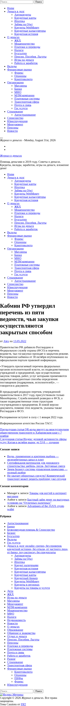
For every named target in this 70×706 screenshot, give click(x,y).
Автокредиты (22, 14)
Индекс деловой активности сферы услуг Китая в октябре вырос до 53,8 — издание (33, 441)
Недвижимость (16, 620)
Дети (10, 591)
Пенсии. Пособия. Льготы (30, 56)
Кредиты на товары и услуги (32, 587)
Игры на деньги (24, 59)
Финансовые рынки (19, 69)
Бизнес (11, 532)
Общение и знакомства (21, 633)
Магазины (20, 85)
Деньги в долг (16, 11)
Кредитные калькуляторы (30, 30)
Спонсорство (15, 117)
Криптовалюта (23, 79)
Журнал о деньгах (11, 155)
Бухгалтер (20, 53)
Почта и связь (22, 105)
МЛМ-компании (24, 95)
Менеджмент (15, 124)
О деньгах (13, 37)
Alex (6, 341)
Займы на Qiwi (23, 24)
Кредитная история (26, 34)
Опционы (20, 76)
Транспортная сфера (26, 101)
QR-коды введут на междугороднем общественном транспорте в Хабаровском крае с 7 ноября (34, 432)
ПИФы (18, 678)
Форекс (19, 72)
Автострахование (25, 114)
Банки (18, 88)
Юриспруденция (17, 121)
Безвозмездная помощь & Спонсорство (31, 529)
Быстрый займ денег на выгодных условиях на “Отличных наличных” (38, 501)
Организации (15, 82)
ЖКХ (17, 40)
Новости (12, 130)
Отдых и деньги (17, 636)
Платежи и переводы (27, 46)
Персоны (12, 127)
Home (10, 8)
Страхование (15, 111)
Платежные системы (27, 98)
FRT (23, 704)
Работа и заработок (26, 63)
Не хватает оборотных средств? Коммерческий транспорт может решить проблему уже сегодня (36, 477)
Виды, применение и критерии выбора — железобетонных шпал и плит (33, 458)
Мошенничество (24, 43)
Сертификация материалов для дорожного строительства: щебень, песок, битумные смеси (36, 464)
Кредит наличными (26, 565)
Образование (15, 629)
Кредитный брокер (26, 578)
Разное (11, 658)
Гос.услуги (21, 108)
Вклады (12, 66)
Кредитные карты (25, 17)
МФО (17, 92)
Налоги (19, 50)
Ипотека (19, 21)
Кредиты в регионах (26, 584)
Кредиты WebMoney (26, 27)
